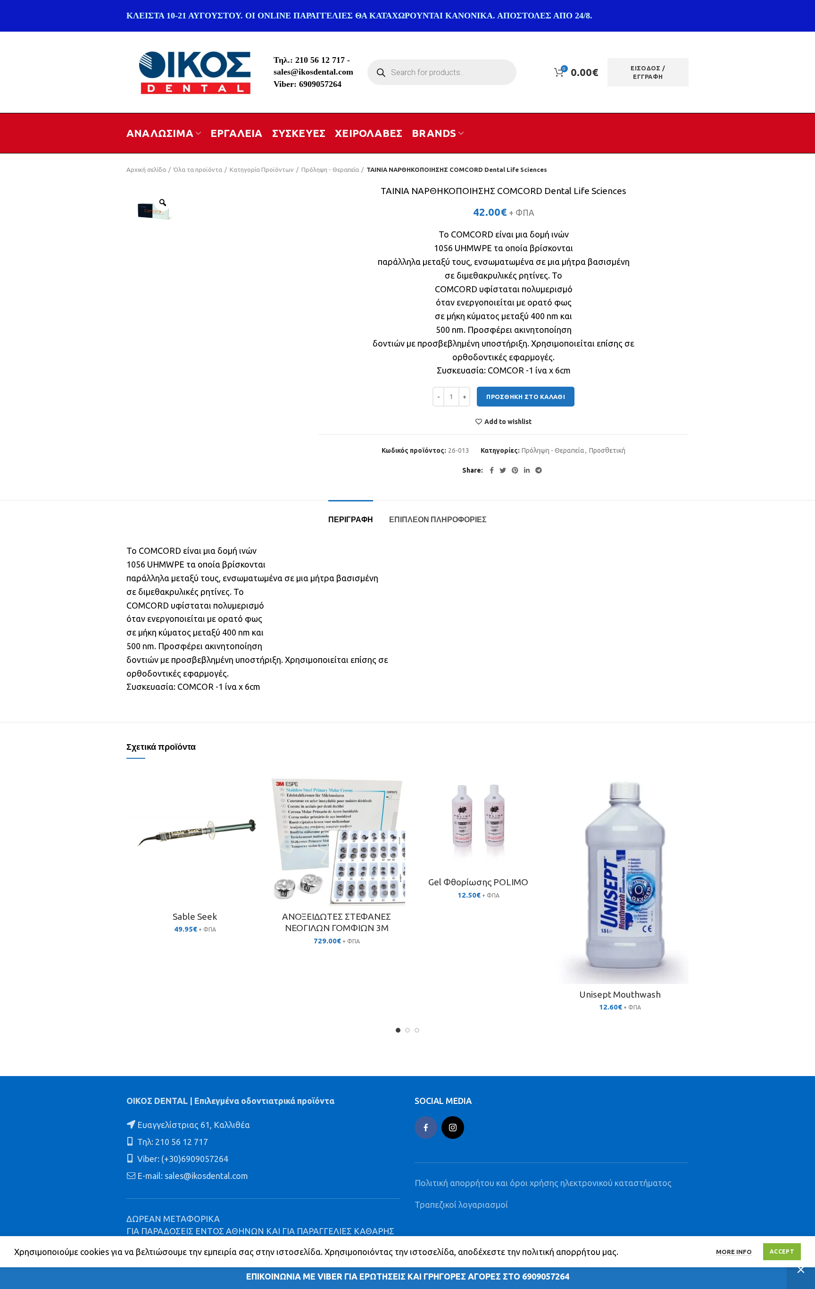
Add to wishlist (508, 421)
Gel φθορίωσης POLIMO (478, 882)
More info (734, 1251)
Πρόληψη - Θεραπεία (330, 169)
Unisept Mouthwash (620, 994)
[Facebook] (492, 470)
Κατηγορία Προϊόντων (262, 169)
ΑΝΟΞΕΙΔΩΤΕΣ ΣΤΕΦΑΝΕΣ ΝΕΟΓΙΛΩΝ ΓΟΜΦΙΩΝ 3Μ (336, 922)
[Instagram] (452, 1127)
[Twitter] (503, 470)
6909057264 (320, 84)
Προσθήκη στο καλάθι (525, 396)
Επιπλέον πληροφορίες (438, 520)
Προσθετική (607, 450)
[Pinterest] (515, 470)
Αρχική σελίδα (146, 169)
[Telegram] (538, 470)
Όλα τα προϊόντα (198, 169)
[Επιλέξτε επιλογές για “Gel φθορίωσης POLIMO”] (540, 805)
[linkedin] (526, 470)
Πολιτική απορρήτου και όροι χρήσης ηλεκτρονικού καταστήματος (543, 1182)
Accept (782, 1251)
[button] (256, 805)
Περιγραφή (350, 520)
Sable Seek (195, 916)
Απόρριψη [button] (801, 1269)
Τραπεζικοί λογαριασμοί (461, 1204)
